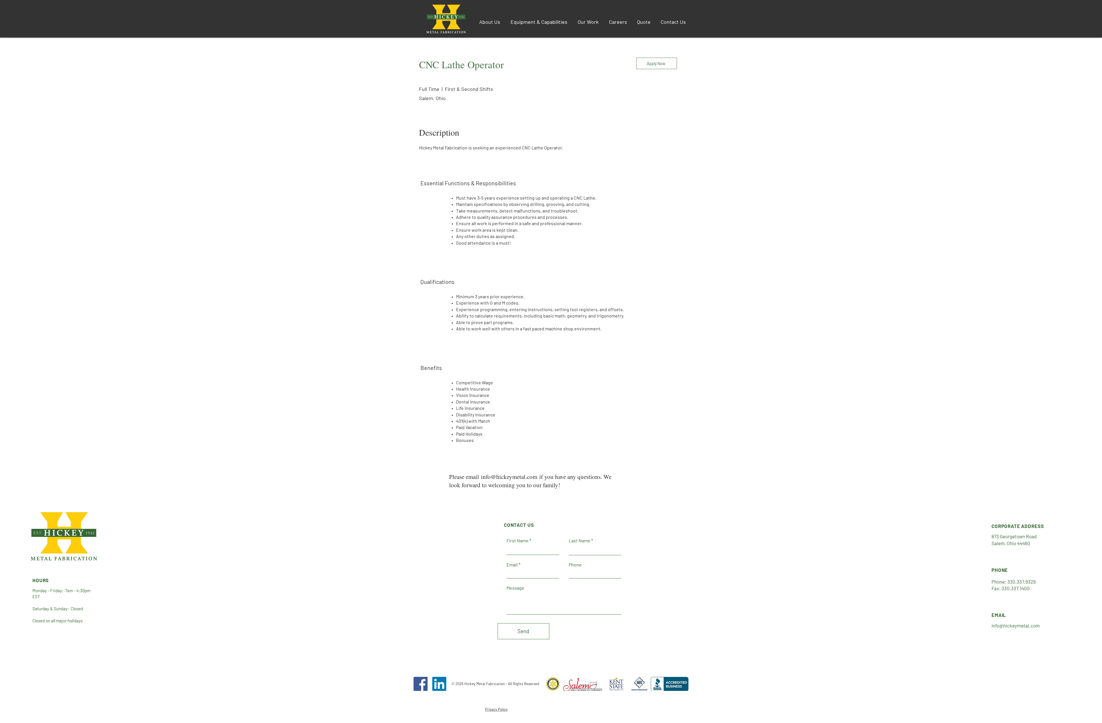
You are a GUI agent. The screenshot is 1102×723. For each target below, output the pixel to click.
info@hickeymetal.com (509, 477)
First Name (518, 540)
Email (512, 564)
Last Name (579, 540)
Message (515, 588)
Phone (575, 564)
